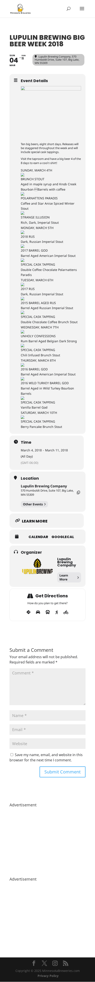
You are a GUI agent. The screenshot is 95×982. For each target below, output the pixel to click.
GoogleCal (62, 537)
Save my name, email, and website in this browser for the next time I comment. (46, 757)
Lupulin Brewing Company (44, 486)
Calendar (38, 537)
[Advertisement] (48, 839)
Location (30, 478)
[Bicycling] (66, 612)
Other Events (33, 504)
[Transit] (47, 612)
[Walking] (56, 612)
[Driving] (38, 612)
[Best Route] (28, 612)
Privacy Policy (48, 976)
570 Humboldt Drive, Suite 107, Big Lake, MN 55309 (47, 492)
